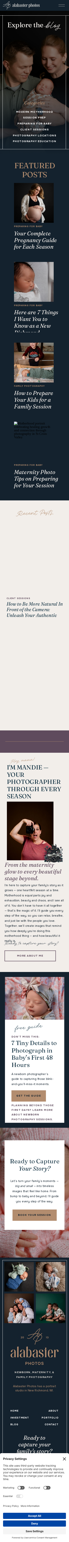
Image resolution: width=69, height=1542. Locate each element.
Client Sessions (18, 598)
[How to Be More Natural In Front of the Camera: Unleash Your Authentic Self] (35, 557)
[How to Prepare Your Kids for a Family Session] (34, 363)
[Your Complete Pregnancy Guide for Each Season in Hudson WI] (34, 203)
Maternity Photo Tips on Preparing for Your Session (36, 479)
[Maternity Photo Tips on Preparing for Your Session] (34, 442)
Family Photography (29, 386)
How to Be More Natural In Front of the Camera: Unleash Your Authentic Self (35, 612)
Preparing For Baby (28, 226)
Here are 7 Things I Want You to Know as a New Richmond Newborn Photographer (36, 329)
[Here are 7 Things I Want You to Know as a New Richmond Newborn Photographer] (34, 282)
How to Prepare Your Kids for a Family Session (33, 400)
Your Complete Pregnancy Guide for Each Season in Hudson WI (35, 243)
